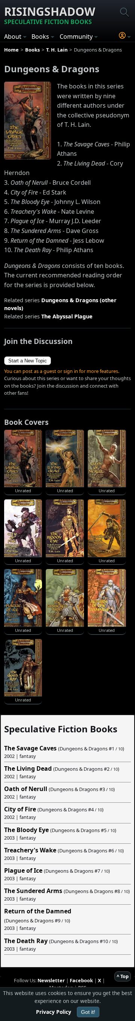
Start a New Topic (27, 361)
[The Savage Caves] (27, 120)
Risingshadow (49, 15)
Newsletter (51, 980)
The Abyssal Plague (67, 316)
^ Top (123, 976)
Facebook (81, 980)
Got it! (88, 1012)
